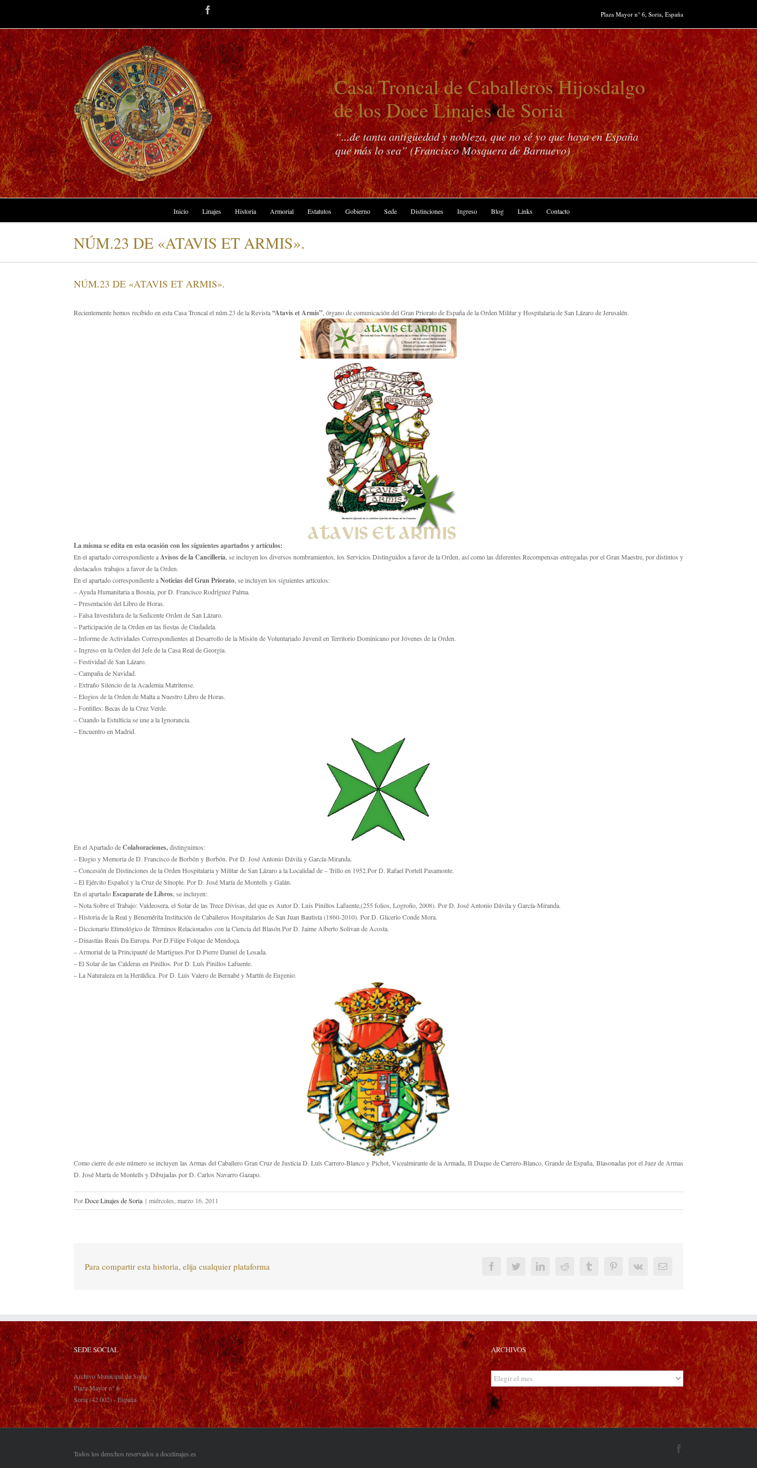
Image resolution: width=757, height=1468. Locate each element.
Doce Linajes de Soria (113, 1200)
